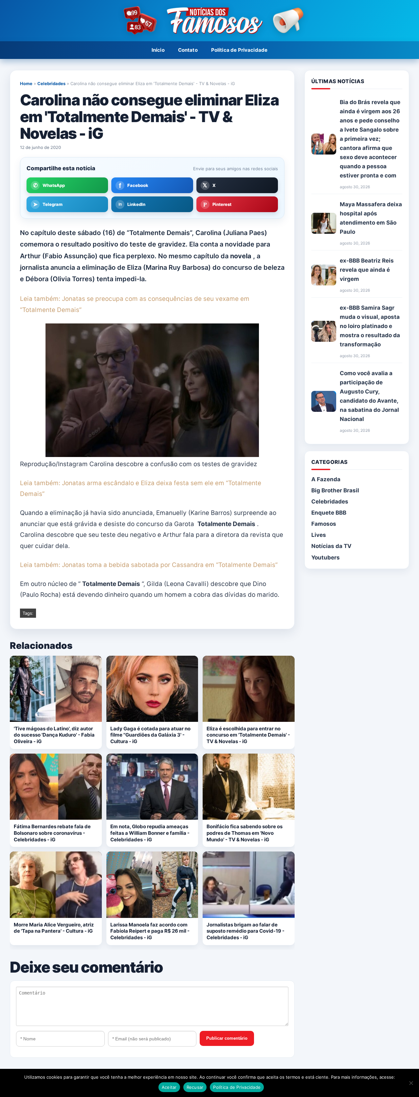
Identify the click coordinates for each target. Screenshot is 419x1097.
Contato (188, 50)
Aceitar (169, 1087)
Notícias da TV (331, 546)
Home (26, 83)
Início (158, 50)
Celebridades (51, 83)
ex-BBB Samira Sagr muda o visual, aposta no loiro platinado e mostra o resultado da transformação (370, 326)
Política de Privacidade (239, 50)
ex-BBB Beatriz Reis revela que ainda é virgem (367, 269)
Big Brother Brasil (335, 490)
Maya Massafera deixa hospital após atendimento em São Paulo (371, 218)
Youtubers (325, 557)
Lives (318, 535)
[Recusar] (411, 1083)
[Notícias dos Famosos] (209, 21)
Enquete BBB (328, 512)
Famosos (323, 524)
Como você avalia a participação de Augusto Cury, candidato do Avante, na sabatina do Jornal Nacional (369, 396)
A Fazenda (325, 479)
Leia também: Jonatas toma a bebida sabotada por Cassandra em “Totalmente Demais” (149, 565)
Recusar (195, 1087)
